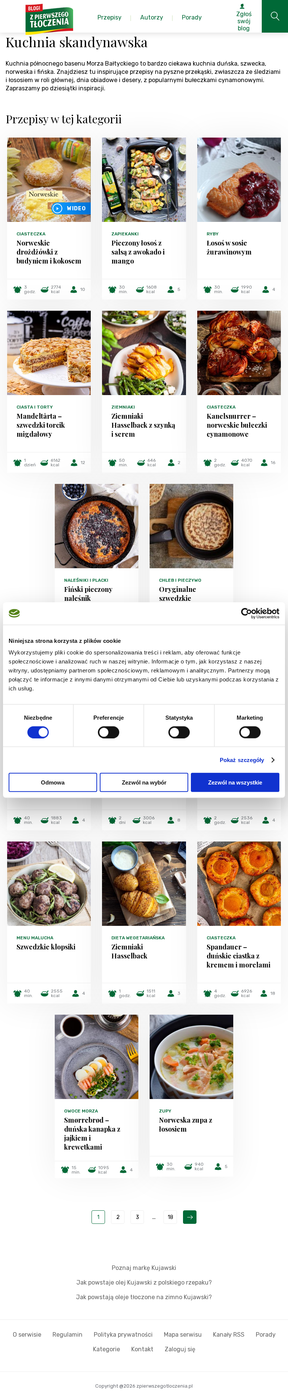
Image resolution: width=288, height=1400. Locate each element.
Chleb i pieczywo (180, 580)
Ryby (213, 234)
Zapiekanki (125, 234)
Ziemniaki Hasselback (129, 951)
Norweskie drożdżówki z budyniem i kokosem (48, 251)
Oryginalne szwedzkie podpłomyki (177, 598)
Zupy (165, 1111)
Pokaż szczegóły (242, 759)
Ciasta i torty (34, 407)
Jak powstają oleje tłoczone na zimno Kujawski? (144, 1297)
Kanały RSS (228, 1334)
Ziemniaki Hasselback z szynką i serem (143, 425)
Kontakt (142, 1349)
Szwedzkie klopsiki (45, 946)
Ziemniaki (123, 407)
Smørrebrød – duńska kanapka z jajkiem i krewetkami (92, 1133)
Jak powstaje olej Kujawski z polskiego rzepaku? (144, 1282)
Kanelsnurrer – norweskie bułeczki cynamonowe (237, 425)
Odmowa (52, 782)
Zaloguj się (180, 1349)
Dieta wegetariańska (138, 937)
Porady (266, 1334)
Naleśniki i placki (86, 580)
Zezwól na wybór (144, 782)
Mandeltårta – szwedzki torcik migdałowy (40, 425)
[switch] (108, 732)
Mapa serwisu (183, 1334)
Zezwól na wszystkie (235, 782)
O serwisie (27, 1334)
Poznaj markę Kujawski (144, 1267)
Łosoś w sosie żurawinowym (229, 247)
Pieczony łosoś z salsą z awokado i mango (138, 251)
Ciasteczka (30, 234)
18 (170, 1217)
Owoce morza (81, 1111)
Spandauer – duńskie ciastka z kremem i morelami (238, 955)
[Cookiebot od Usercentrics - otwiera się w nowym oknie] (246, 613)
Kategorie (106, 1349)
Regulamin (67, 1334)
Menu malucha (34, 937)
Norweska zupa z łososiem (185, 1124)
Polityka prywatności (123, 1334)
